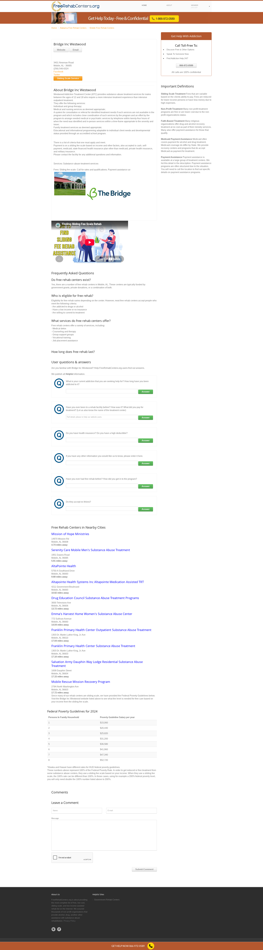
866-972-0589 (186, 65)
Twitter (57, 74)
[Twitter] (53, 929)
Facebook (58, 71)
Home (54, 28)
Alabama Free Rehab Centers (73, 28)
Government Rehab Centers (107, 899)
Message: (55, 818)
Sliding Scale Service (68, 78)
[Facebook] (59, 929)
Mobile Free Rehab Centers (102, 28)
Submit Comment (144, 869)
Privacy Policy (69, 921)
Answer (146, 392)
